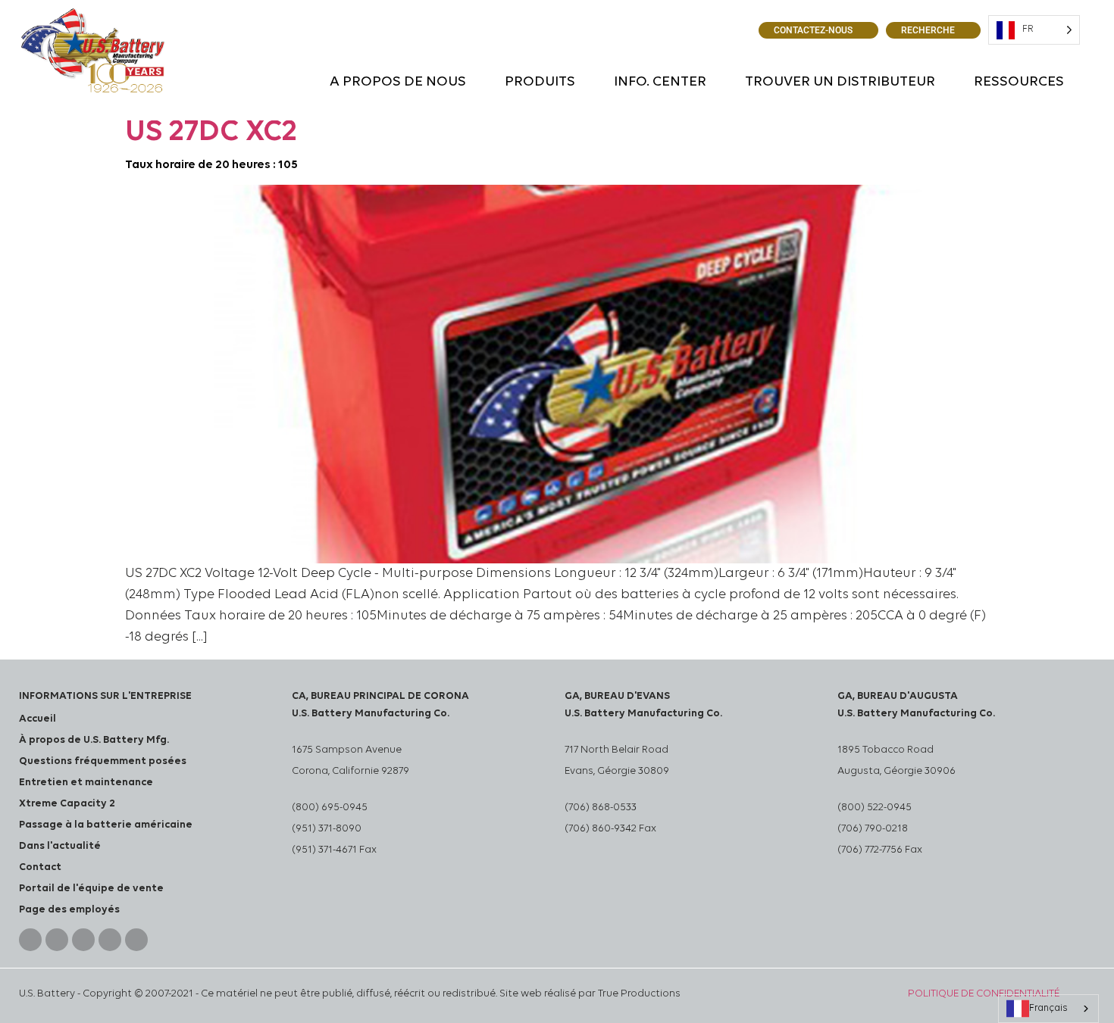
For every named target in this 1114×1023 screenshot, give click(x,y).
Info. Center (660, 82)
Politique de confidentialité (983, 994)
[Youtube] (83, 939)
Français (1048, 1008)
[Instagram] (110, 939)
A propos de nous (398, 82)
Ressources (1019, 82)
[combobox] (1048, 1008)
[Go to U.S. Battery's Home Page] (93, 50)
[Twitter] (136, 939)
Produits (540, 82)
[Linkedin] (56, 939)
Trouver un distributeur (840, 82)
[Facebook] (30, 939)
